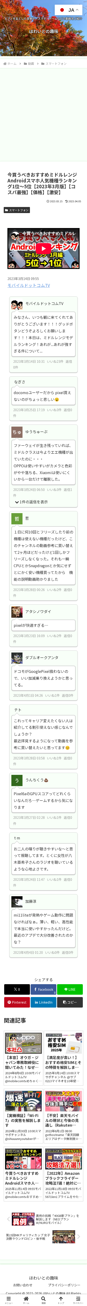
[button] (70, 1002)
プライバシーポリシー (64, 1285)
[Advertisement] (43, 115)
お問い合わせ (22, 1285)
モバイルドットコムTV (28, 285)
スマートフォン (19, 210)
